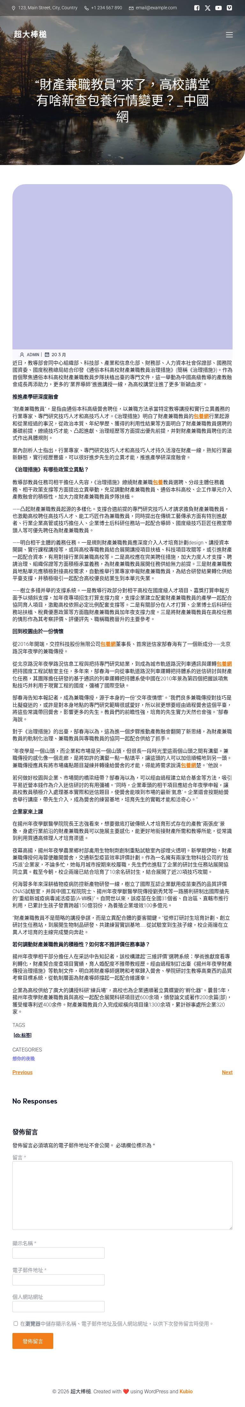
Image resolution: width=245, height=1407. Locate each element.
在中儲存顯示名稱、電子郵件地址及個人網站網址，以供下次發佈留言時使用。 (117, 1324)
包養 (158, 482)
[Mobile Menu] (229, 34)
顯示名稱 (24, 1243)
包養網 (201, 416)
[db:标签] (23, 1035)
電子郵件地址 (29, 1270)
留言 (19, 1158)
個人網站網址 (27, 1297)
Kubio (186, 1391)
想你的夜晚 (23, 1058)
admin (33, 354)
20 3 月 (59, 354)
